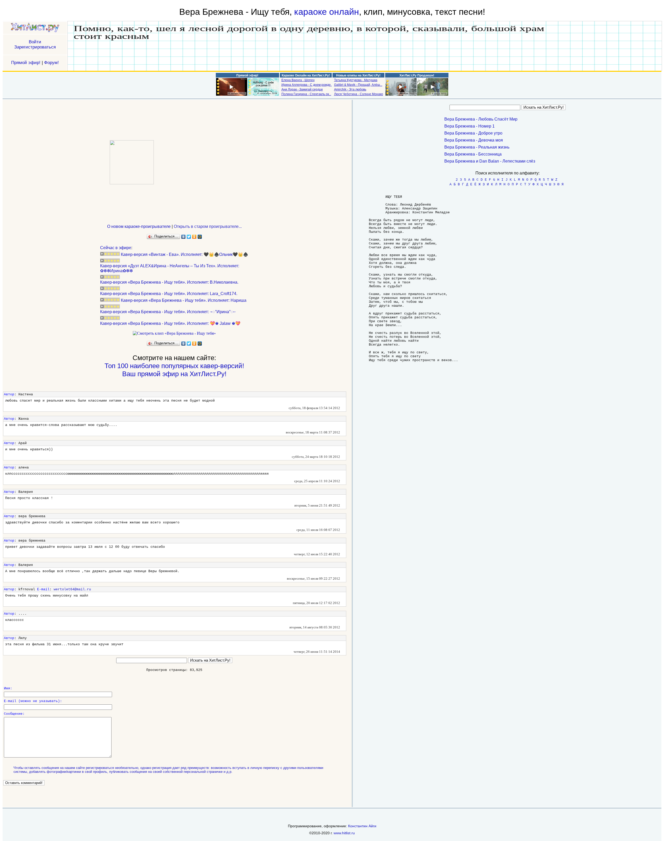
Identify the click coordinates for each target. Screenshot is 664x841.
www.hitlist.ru (344, 833)
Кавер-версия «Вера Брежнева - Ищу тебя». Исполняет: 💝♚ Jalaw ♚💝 (170, 323)
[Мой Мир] (200, 236)
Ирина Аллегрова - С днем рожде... (307, 85)
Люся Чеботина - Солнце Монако (358, 94)
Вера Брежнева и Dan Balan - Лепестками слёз (489, 161)
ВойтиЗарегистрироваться (35, 44)
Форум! (51, 62)
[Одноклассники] (194, 236)
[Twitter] (189, 236)
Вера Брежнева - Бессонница (473, 154)
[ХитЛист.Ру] (35, 27)
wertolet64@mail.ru (72, 589)
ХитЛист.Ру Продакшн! (416, 75)
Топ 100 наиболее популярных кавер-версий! (174, 366)
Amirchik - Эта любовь (350, 89)
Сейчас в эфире (115, 248)
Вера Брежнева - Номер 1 (469, 126)
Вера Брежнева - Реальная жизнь (476, 147)
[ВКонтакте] (183, 236)
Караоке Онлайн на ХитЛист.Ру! (306, 75)
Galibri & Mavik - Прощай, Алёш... (358, 85)
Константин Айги (362, 826)
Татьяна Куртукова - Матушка (355, 80)
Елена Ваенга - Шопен (298, 80)
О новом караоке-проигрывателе (139, 226)
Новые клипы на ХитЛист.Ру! (358, 75)
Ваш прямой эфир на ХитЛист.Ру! (174, 374)
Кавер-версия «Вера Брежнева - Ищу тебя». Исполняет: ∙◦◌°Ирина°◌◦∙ (168, 312)
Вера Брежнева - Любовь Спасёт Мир (480, 119)
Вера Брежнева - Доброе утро (473, 133)
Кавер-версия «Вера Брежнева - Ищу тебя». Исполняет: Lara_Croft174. (168, 293)
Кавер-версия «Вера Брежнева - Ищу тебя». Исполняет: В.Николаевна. (169, 282)
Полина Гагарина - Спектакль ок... (306, 94)
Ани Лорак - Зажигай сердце (302, 89)
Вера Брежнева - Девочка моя (473, 140)
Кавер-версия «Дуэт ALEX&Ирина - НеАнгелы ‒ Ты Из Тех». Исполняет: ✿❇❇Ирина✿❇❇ (169, 268)
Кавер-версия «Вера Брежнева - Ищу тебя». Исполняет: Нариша (183, 300)
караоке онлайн (326, 12)
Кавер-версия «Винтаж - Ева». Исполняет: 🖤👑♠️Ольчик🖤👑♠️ (184, 254)
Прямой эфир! (25, 62)
